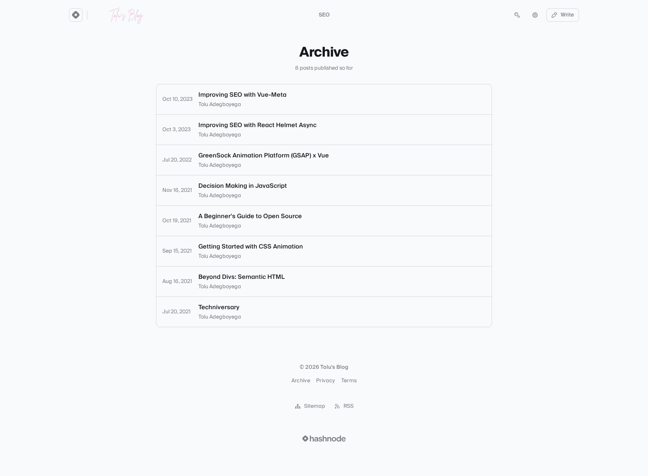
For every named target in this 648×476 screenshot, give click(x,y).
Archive (300, 380)
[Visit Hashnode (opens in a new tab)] (324, 438)
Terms (349, 380)
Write (567, 14)
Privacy (325, 380)
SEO (324, 14)
